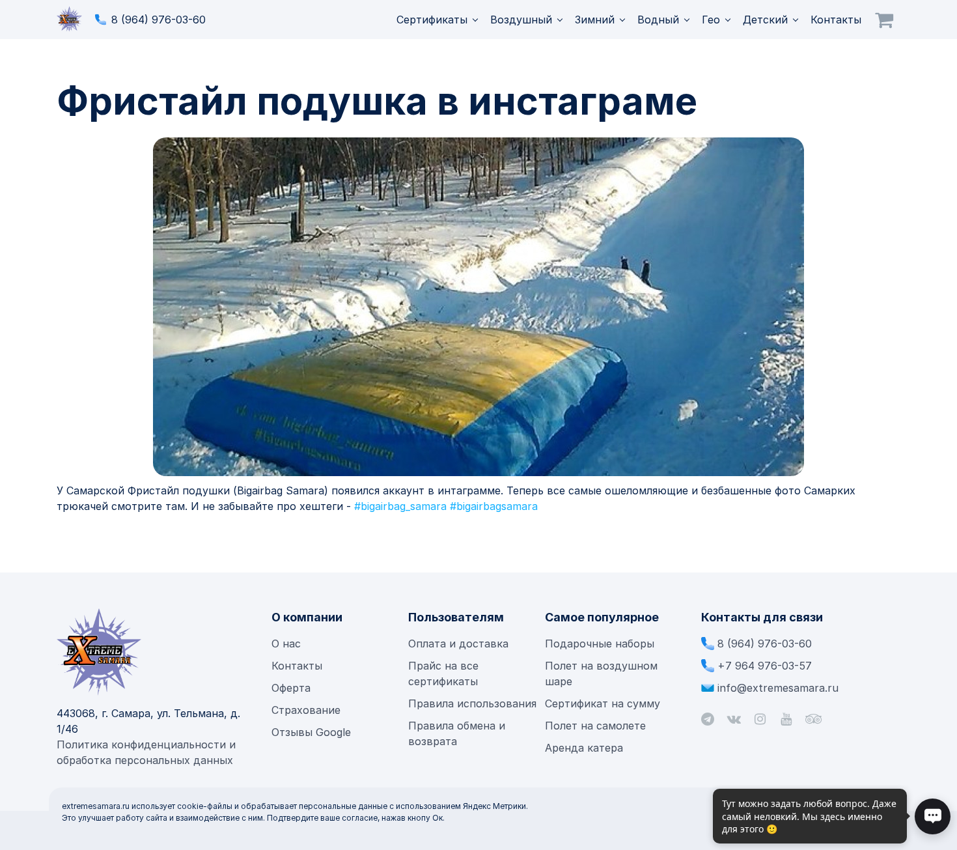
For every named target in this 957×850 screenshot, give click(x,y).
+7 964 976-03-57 (764, 665)
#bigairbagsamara (494, 506)
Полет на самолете (595, 725)
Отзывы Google (311, 732)
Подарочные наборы (599, 643)
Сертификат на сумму (602, 703)
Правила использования (472, 703)
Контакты (836, 19)
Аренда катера (584, 747)
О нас (286, 643)
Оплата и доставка (458, 643)
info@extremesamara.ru (778, 687)
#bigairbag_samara (400, 506)
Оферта (291, 687)
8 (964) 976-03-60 (158, 19)
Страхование (305, 709)
